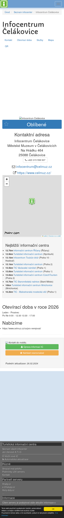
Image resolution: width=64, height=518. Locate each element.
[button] (32, 202)
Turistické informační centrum (28, 254)
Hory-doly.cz (8, 490)
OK (53, 509)
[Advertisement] (32, 83)
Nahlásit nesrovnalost (33, 352)
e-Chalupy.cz (8, 487)
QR (6, 46)
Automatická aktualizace (16, 459)
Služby (40, 40)
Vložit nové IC (11, 456)
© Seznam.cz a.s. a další (54, 236)
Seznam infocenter (23, 12)
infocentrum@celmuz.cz (34, 166)
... (3, 493)
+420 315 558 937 (36, 159)
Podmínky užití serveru (13, 471)
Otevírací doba (24, 40)
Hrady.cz (6, 483)
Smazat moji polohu (12, 468)
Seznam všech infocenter (14, 448)
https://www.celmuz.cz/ (34, 172)
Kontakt (8, 40)
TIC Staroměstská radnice (26, 281)
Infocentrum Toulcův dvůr (26, 257)
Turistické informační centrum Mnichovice (32, 285)
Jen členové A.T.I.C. (12, 452)
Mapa (51, 40)
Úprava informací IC (33, 346)
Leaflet (45, 236)
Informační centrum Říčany (27, 250)
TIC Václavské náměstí (25, 267)
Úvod (7, 12)
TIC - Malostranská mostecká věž (30, 291)
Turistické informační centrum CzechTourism (35, 274)
